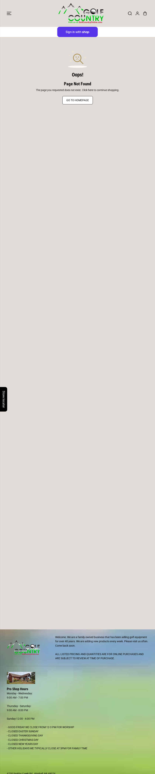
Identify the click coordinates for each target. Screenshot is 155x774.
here (90, 90)
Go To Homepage (77, 100)
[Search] (129, 13)
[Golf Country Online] (76, 13)
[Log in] (137, 13)
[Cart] (145, 13)
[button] (9, 13)
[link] (77, 678)
